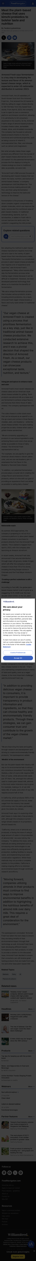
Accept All (18, 658)
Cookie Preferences (18, 653)
